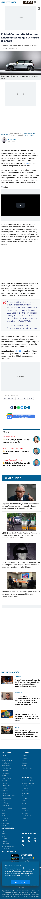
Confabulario (6, 803)
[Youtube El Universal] (23, 841)
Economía (5, 793)
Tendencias (5, 805)
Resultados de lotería (26, 817)
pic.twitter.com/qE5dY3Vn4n (19, 321)
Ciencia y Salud (7, 808)
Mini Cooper (22, 398)
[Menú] (39, 2)
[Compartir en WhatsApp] (18, 407)
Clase (3, 831)
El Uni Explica (6, 768)
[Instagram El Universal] (29, 841)
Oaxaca (24, 758)
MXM (3, 810)
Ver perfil (11, 141)
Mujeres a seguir (7, 760)
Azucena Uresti (9, 437)
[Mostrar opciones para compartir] (39, 8)
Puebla (24, 760)
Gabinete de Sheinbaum (6, 772)
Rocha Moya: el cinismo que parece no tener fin (16, 441)
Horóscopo (25, 813)
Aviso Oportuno (27, 786)
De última (5, 818)
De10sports (25, 801)
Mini (30, 398)
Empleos (25, 788)
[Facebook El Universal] (29, 838)
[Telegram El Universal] (23, 838)
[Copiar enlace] (25, 407)
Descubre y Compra (28, 781)
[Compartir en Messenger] (21, 407)
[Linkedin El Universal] (23, 845)
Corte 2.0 (5, 758)
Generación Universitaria (26, 795)
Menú (3, 815)
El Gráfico (25, 798)
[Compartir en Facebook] (11, 407)
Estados (4, 783)
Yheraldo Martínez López (13, 448)
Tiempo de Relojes (8, 846)
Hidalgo (24, 763)
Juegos (24, 808)
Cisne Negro (6, 848)
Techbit (4, 813)
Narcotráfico (6, 785)
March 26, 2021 (30, 328)
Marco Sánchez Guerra (12, 460)
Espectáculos (6, 798)
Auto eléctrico (9, 398)
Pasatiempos (26, 811)
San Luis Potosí (27, 768)
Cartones (5, 790)
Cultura (4, 800)
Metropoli (5, 780)
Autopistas (5, 134)
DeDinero (25, 803)
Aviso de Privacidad (23, 875)
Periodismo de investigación (6, 764)
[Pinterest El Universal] (35, 841)
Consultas (5, 825)
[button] (28, 2)
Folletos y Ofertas (28, 783)
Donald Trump (6, 778)
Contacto (21, 887)
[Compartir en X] (15, 407)
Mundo (4, 775)
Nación (4, 755)
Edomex (24, 755)
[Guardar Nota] (28, 407)
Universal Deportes (8, 795)
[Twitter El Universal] (35, 838)
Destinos (4, 820)
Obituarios (25, 791)
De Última (5, 838)
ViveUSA (24, 806)
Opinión (7, 432)
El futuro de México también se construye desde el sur (17, 464)
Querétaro (25, 765)
